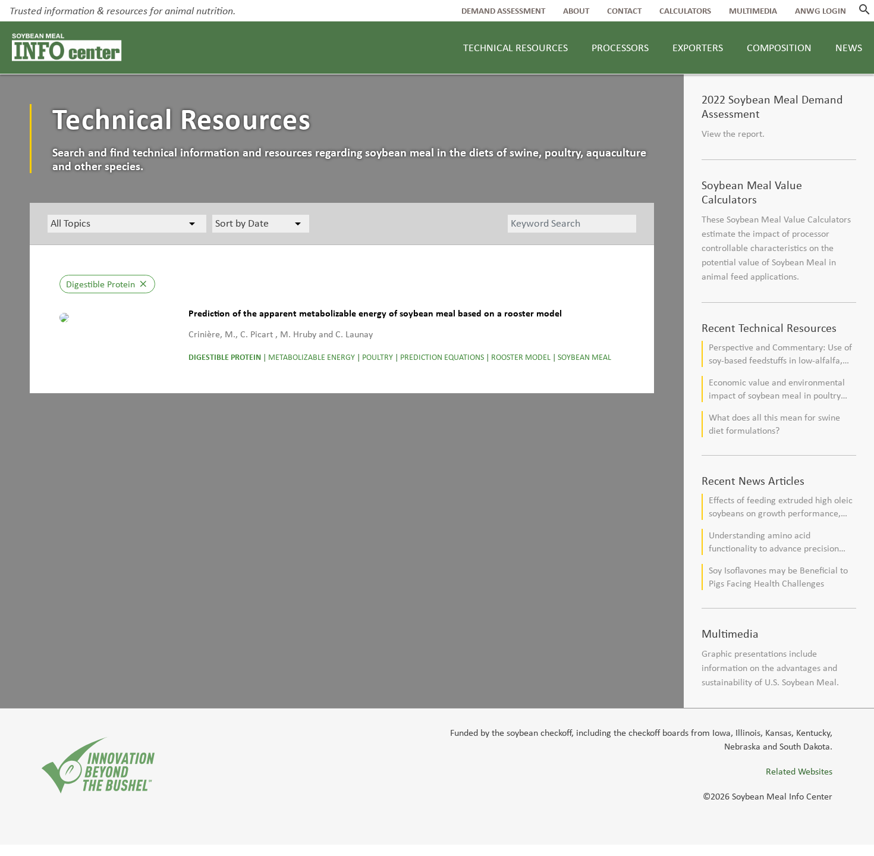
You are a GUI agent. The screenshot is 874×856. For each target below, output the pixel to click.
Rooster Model (521, 357)
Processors (620, 47)
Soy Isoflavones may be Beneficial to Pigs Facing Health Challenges (778, 577)
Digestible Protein (224, 357)
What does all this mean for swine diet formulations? (774, 424)
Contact (624, 10)
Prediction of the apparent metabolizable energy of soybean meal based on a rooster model (375, 313)
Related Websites (799, 771)
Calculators (685, 10)
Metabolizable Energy (311, 357)
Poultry (377, 357)
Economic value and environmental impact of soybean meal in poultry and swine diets (777, 389)
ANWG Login (820, 10)
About (576, 10)
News (848, 47)
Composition (779, 47)
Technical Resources (515, 47)
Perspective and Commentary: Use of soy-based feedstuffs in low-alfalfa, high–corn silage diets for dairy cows (780, 354)
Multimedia (753, 10)
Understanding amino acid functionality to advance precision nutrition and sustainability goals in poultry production (776, 542)
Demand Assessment (503, 10)
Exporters (697, 47)
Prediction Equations (442, 357)
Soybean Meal (584, 357)
